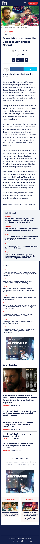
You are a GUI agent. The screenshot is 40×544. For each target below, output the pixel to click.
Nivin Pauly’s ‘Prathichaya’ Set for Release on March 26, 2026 (17, 435)
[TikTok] (18, 541)
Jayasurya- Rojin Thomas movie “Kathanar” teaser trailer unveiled (18, 322)
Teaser (7, 244)
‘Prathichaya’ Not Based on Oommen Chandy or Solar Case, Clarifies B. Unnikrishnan (18, 424)
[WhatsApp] (26, 60)
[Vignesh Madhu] (13, 51)
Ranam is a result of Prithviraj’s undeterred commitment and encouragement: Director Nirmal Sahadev (30, 516)
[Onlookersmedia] (4, 3)
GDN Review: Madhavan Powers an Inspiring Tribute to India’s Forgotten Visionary (21, 229)
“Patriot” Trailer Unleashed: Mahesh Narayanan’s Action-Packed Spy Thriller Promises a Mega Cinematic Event (20, 256)
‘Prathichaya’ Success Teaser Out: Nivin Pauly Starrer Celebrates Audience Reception (18, 315)
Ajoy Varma (10, 204)
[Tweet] (30, 69)
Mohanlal (26, 204)
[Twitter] (18, 60)
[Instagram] (13, 541)
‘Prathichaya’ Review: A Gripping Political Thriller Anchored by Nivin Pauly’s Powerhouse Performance (19, 330)
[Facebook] (13, 60)
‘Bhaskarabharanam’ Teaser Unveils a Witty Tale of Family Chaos (21, 247)
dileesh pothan (18, 204)
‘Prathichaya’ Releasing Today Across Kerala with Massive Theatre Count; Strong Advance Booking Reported (20, 399)
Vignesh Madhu (22, 51)
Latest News (8, 32)
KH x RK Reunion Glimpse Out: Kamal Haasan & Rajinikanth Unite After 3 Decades (18, 445)
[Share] (17, 69)
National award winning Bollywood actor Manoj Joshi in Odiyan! (10, 514)
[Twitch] (22, 541)
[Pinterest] (22, 60)
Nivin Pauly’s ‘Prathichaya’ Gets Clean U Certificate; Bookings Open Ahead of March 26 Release (19, 413)
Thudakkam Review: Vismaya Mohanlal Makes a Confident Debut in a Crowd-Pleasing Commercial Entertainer (19, 220)
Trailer (7, 234)
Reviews (8, 216)
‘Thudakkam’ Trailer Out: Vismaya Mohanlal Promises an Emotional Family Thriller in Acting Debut (21, 238)
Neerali (32, 204)
